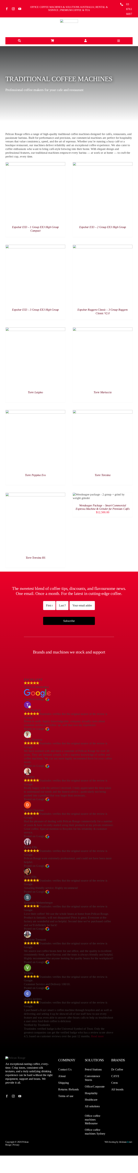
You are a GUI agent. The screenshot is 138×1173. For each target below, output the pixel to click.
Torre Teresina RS (35, 557)
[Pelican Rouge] (69, 20)
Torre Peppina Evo (35, 475)
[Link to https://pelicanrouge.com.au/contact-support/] (85, 41)
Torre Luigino (35, 392)
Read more (97, 1036)
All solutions (92, 1106)
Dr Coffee (117, 1069)
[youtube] (19, 8)
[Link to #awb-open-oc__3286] (19, 41)
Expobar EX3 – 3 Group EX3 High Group (35, 309)
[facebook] (6, 8)
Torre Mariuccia (102, 392)
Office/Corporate (95, 1086)
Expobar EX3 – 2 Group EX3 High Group (102, 227)
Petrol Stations (93, 1069)
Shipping (63, 1082)
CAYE (115, 1076)
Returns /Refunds (68, 1089)
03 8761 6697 (129, 9)
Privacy (16, 1145)
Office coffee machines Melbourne (92, 1119)
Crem (114, 1082)
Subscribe (69, 620)
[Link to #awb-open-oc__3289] (52, 41)
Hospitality (91, 1093)
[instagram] (13, 8)
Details (35, 192)
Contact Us (64, 1069)
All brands (117, 1089)
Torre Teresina (103, 475)
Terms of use (65, 1096)
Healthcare (91, 1099)
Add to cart (95, 497)
